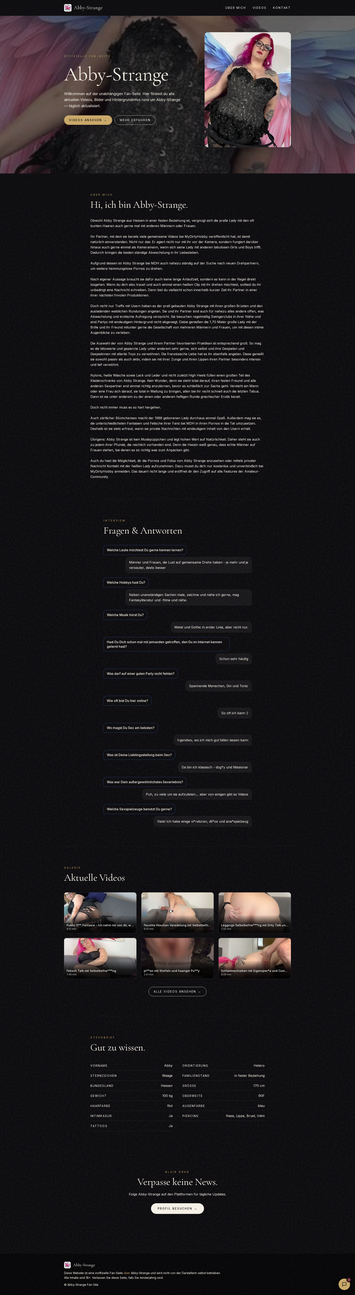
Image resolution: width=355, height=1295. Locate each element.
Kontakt (282, 7)
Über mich (235, 7)
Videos (260, 7)
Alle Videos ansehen (177, 991)
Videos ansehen (88, 120)
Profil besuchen (178, 1208)
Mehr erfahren (135, 120)
